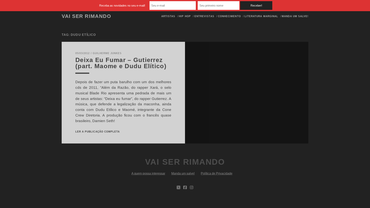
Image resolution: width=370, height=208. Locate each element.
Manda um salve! (295, 16)
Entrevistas (204, 16)
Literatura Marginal (261, 16)
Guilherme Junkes (107, 53)
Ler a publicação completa (97, 131)
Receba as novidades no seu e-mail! (122, 5)
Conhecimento (229, 16)
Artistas (168, 16)
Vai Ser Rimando (86, 16)
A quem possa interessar (148, 173)
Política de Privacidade (216, 173)
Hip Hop (185, 16)
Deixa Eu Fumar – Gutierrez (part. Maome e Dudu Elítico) (120, 63)
